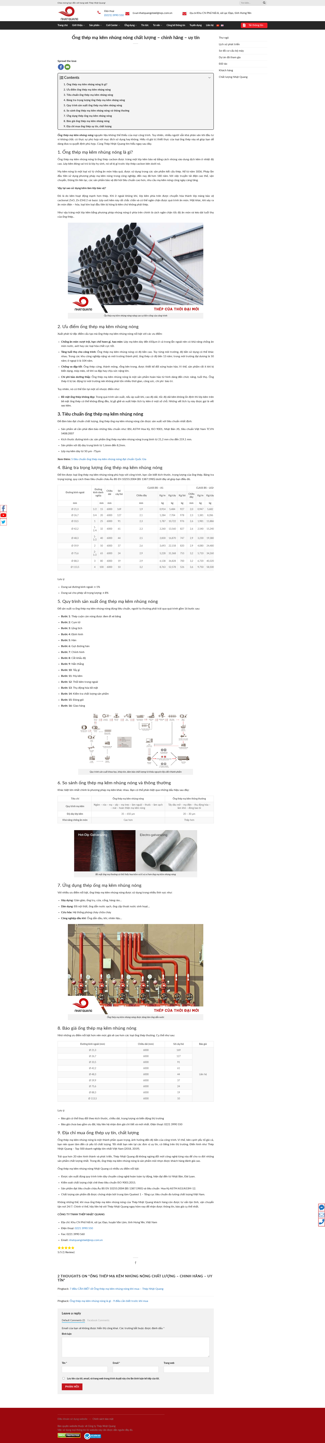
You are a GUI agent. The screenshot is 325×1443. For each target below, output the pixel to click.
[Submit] (264, 3)
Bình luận (67, 1334)
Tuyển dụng (196, 25)
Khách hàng (226, 70)
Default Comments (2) (73, 1320)
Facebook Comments (98, 1320)
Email (116, 1363)
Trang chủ (63, 25)
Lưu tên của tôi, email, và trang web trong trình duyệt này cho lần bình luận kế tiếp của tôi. (113, 1378)
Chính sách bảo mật (103, 1419)
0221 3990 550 (84, 1228)
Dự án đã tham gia (230, 57)
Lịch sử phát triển (229, 44)
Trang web (169, 1363)
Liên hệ (209, 25)
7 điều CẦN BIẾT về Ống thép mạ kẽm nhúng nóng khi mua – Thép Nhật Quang (116, 1288)
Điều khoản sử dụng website (72, 1419)
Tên (64, 1363)
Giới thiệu (77, 25)
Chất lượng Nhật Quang (233, 77)
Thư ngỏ (224, 37)
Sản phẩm (94, 25)
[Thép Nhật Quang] (74, 13)
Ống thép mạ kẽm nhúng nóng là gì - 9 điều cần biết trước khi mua (109, 1301)
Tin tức (145, 25)
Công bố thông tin (176, 25)
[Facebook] (61, 67)
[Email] (67, 67)
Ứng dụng (129, 25)
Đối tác (223, 63)
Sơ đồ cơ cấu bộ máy (231, 50)
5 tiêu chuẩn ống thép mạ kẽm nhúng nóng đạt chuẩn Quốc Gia (108, 459)
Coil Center (112, 25)
